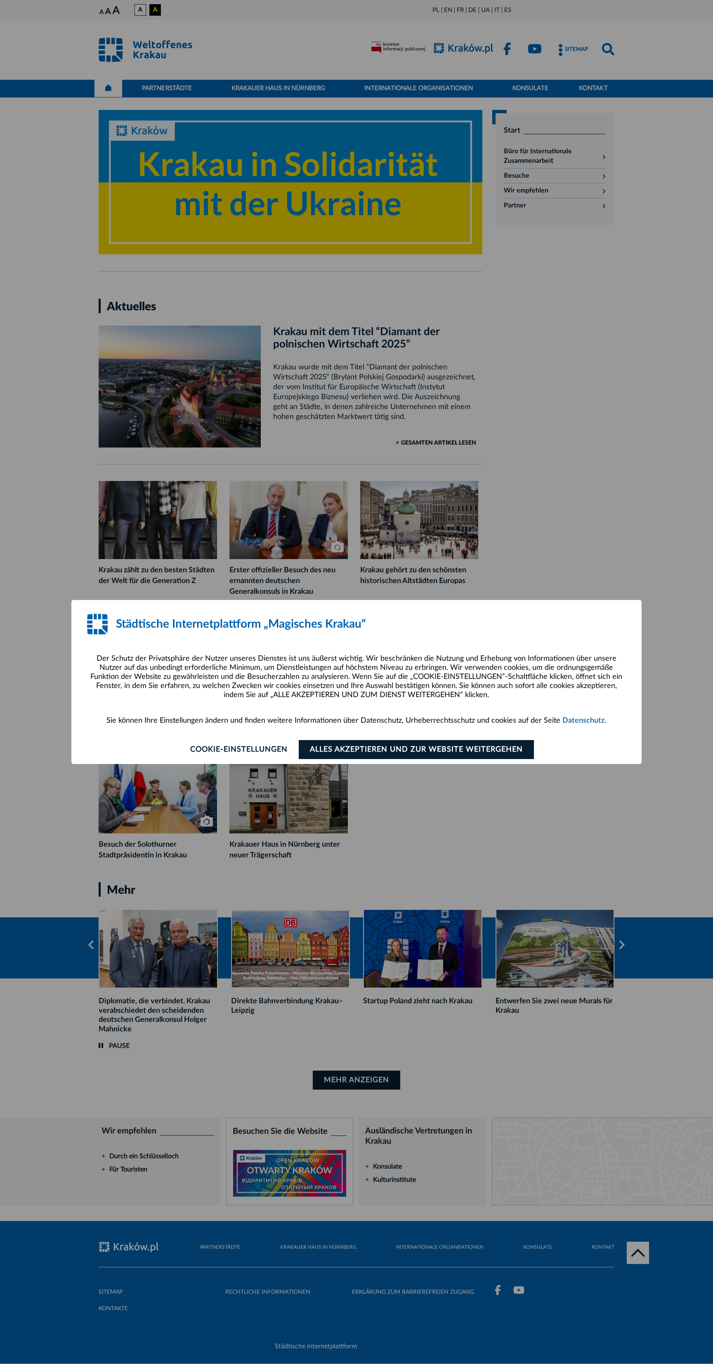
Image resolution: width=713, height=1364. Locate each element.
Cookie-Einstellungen (239, 749)
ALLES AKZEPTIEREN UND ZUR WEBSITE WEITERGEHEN (416, 749)
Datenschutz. (584, 720)
